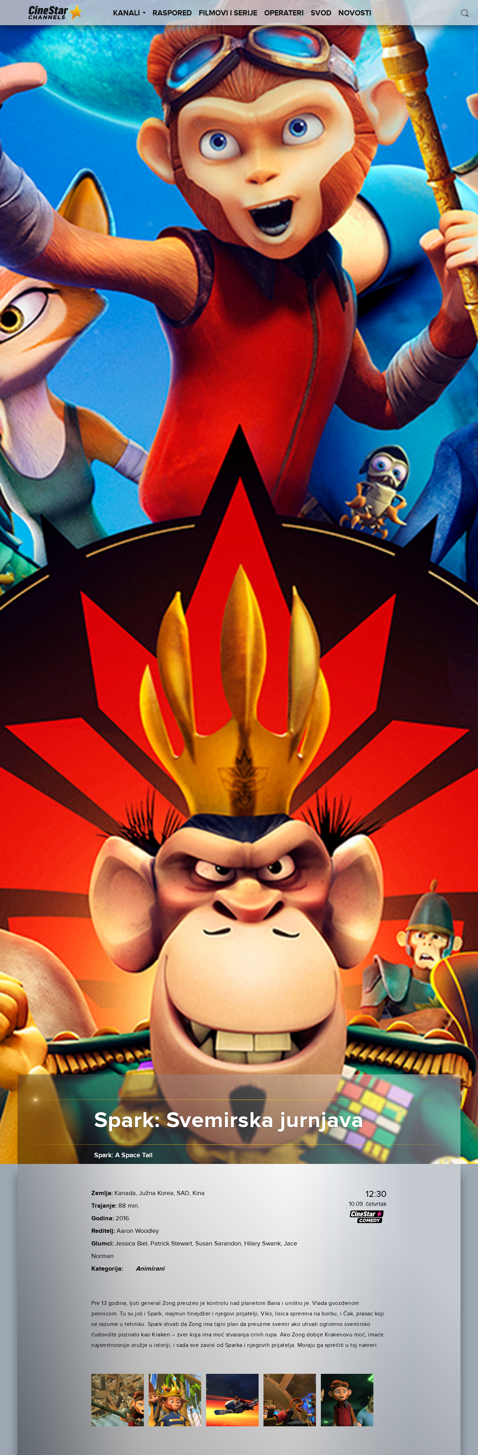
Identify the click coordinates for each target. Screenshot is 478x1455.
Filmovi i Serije (228, 13)
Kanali (126, 13)
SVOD (321, 13)
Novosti (354, 13)
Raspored (172, 13)
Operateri (284, 13)
